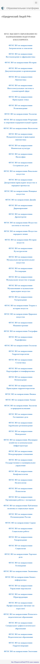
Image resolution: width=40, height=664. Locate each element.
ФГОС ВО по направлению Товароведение (20, 538)
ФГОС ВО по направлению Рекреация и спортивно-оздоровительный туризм (20, 121)
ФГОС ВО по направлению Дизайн (20, 199)
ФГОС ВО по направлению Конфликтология (20, 472)
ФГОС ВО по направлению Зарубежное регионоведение (20, 424)
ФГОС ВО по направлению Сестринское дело (20, 164)
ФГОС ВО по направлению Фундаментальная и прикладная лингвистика (20, 137)
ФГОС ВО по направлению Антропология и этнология (20, 47)
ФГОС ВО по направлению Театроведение (20, 298)
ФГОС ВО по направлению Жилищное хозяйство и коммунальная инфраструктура (21, 442)
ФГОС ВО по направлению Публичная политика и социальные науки (21, 507)
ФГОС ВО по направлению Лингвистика (20, 78)
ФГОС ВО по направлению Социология (20, 547)
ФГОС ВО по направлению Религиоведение (20, 107)
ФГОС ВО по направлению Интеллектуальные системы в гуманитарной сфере (20, 88)
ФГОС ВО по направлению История (20, 62)
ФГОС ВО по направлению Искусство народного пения (20, 232)
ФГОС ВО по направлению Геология (20, 345)
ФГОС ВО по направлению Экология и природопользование (20, 407)
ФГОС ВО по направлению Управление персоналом (20, 587)
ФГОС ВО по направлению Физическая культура (20, 147)
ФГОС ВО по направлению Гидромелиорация (20, 644)
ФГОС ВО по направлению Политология (20, 481)
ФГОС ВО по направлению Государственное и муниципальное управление (21, 462)
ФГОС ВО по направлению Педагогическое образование (20, 635)
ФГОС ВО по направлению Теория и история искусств (20, 307)
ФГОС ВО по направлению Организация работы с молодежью (20, 498)
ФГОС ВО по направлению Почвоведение (20, 378)
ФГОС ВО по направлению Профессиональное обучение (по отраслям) (20, 605)
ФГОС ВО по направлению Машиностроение (20, 324)
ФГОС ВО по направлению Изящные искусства (20, 192)
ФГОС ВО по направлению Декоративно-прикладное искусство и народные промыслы (20, 182)
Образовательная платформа (22, 8)
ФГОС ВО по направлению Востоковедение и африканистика (20, 55)
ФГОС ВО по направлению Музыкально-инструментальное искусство (21, 259)
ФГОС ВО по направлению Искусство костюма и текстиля (20, 224)
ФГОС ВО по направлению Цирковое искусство (20, 315)
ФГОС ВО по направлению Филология (21, 128)
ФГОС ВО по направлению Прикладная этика (20, 98)
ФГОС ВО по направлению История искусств (20, 241)
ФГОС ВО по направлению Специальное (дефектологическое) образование (20, 625)
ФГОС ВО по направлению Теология (20, 114)
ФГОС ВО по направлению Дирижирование (20, 207)
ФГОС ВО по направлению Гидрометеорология (20, 352)
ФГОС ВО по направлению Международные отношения (20, 452)
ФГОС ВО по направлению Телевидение (20, 564)
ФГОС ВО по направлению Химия (20, 399)
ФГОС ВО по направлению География (20, 331)
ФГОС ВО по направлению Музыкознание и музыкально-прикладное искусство (20, 288)
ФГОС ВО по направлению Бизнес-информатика (20, 578)
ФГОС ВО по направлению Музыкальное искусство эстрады (20, 278)
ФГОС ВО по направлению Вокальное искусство (20, 172)
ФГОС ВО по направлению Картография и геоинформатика (21, 370)
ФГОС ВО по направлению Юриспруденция (20, 595)
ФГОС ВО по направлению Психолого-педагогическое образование (21, 615)
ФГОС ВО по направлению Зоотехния (20, 651)
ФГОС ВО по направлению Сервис (20, 522)
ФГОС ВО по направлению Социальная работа (20, 530)
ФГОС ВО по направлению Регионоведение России (20, 515)
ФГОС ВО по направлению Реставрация (20, 270)
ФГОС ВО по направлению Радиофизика (20, 338)
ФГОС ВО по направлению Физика (20, 394)
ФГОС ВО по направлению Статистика (20, 361)
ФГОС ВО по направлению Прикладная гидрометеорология (21, 387)
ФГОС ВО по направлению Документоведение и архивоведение (20, 69)
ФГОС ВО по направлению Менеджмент (20, 432)
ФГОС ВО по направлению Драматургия (20, 215)
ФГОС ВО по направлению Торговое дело (20, 555)
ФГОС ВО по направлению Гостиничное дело (20, 415)
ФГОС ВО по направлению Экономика (21, 571)
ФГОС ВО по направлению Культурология (20, 250)
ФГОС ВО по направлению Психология (20, 490)
